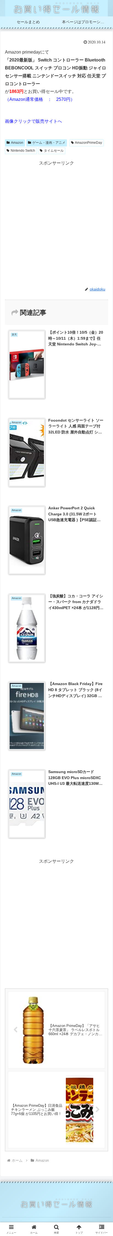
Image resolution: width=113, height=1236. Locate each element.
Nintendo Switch (23, 150)
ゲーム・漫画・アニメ (48, 143)
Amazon (17, 143)
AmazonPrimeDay (88, 143)
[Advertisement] (56, 223)
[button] (101, 873)
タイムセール (54, 150)
